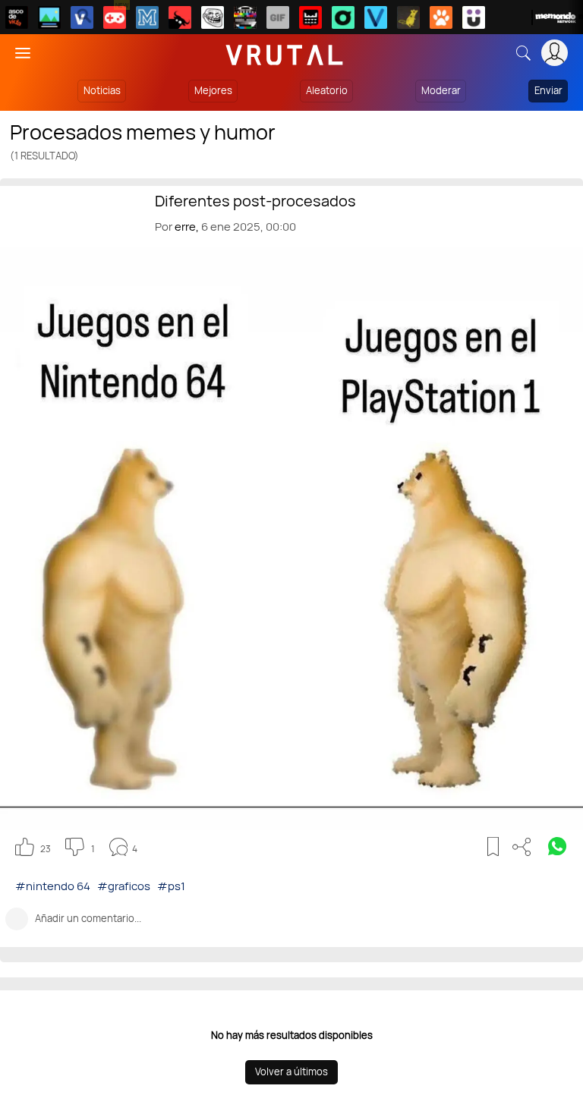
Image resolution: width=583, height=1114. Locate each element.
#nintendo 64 (52, 886)
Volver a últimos (291, 1071)
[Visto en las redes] (82, 17)
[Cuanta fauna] (441, 17)
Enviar (548, 90)
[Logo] (284, 53)
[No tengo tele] (245, 17)
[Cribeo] (343, 17)
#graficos (123, 886)
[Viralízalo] (375, 17)
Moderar (441, 90)
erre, (187, 226)
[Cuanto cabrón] (212, 17)
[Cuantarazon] (49, 17)
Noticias (102, 90)
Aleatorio (327, 90)
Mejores (213, 90)
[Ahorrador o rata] (408, 17)
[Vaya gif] (277, 17)
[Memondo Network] (557, 17)
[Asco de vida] (16, 17)
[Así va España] (180, 17)
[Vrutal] (114, 17)
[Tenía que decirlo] (310, 17)
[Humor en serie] (473, 17)
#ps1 (171, 886)
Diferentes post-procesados (255, 200)
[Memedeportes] (147, 17)
